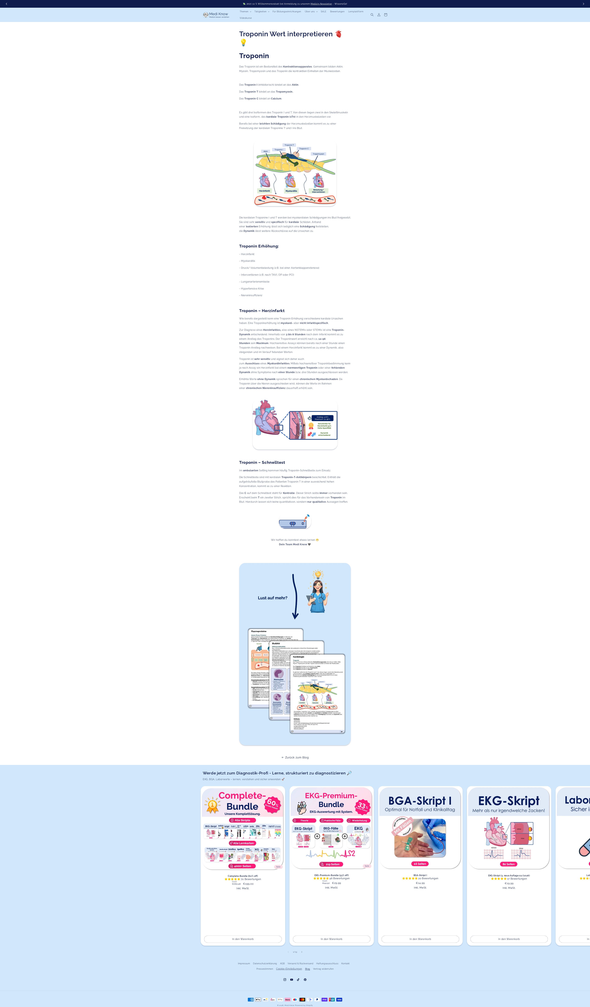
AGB (282, 963)
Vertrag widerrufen (323, 969)
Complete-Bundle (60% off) (243, 876)
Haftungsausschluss (327, 963)
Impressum (244, 963)
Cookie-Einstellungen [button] (289, 968)
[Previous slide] (6, 4)
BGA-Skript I (420, 875)
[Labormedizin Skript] (295, 745)
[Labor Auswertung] (295, 521)
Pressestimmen (264, 969)
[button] (245, 11)
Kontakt (345, 963)
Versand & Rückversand (300, 963)
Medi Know (289, 1005)
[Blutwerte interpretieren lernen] (295, 424)
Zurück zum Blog (297, 757)
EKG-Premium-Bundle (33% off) (332, 875)
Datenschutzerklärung (265, 963)
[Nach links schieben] (288, 952)
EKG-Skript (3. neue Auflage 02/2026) (509, 875)
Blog (307, 969)
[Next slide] (583, 4)
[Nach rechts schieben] (301, 952)
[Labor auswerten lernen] (295, 173)
